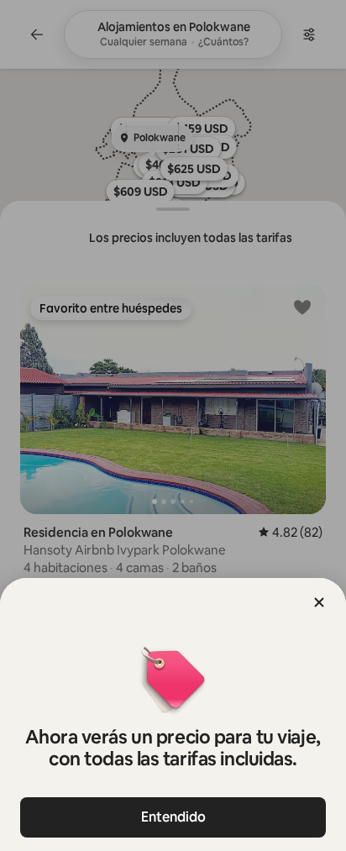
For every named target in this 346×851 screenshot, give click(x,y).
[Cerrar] (319, 602)
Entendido (173, 817)
